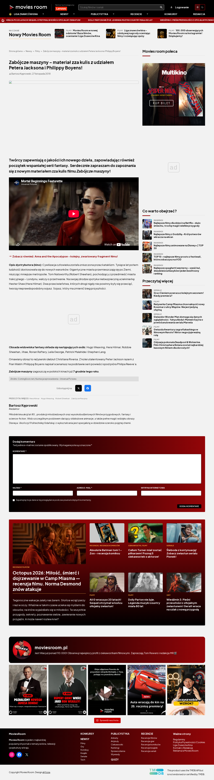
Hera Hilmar (34, 398)
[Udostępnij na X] (78, 388)
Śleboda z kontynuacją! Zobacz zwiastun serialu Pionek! (182, 553)
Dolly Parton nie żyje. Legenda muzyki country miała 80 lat (87, 20)
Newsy (64, 14)
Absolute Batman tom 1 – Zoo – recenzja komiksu (106, 551)
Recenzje (136, 14)
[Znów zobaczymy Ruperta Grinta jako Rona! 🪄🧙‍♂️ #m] (67, 690)
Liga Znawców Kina (26, 14)
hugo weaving (47, 398)
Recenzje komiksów (110, 545)
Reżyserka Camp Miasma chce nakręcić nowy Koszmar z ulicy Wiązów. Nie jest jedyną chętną (179, 305)
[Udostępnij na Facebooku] (87, 388)
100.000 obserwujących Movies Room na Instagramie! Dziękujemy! (186, 33)
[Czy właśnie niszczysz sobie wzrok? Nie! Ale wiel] (186, 690)
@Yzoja (46, 772)
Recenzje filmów (21, 567)
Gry (168, 595)
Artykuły (115, 741)
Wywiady (115, 754)
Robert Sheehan (62, 398)
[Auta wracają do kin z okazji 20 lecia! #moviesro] (146, 690)
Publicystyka (99, 14)
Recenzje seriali (148, 751)
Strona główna (16, 51)
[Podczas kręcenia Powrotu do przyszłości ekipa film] (107, 690)
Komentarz (19, 451)
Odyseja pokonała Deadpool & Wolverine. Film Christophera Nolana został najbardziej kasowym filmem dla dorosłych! (178, 343)
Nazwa (17, 488)
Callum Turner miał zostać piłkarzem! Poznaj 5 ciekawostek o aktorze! (145, 553)
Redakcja (199, 14)
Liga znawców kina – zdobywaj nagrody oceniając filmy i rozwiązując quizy (133, 33)
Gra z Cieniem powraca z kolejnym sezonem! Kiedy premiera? (179, 293)
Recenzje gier (147, 741)
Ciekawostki (134, 545)
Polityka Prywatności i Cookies (189, 742)
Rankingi (115, 748)
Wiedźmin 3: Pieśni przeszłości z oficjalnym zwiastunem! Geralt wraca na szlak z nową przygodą (184, 604)
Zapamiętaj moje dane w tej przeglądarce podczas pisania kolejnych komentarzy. (53, 500)
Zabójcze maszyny (79, 398)
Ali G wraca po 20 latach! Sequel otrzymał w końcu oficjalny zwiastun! (106, 603)
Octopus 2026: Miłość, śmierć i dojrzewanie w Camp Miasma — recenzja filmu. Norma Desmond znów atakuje (47, 581)
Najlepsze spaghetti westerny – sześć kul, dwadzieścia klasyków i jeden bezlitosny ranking (177, 269)
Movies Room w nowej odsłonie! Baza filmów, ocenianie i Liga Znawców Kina (83, 33)
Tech (83, 759)
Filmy (37, 51)
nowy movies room (30, 34)
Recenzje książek (149, 748)
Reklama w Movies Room (185, 750)
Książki (84, 753)
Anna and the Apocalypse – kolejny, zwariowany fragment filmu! (76, 256)
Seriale (170, 545)
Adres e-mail (84, 488)
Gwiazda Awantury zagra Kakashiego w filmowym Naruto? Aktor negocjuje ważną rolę (177, 331)
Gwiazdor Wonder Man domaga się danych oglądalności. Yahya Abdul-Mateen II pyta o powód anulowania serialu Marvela (178, 318)
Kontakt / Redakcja (183, 747)
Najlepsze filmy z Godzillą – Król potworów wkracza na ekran (177, 234)
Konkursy (170, 14)
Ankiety (114, 738)
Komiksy (85, 750)
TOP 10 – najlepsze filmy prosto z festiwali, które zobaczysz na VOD (177, 257)
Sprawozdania (118, 751)
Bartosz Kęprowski (23, 405)
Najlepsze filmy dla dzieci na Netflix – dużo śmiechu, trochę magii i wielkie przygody (177, 223)
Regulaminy (179, 739)
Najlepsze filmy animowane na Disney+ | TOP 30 (178, 246)
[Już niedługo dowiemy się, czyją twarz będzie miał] (28, 690)
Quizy (115, 759)
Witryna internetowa (153, 488)
